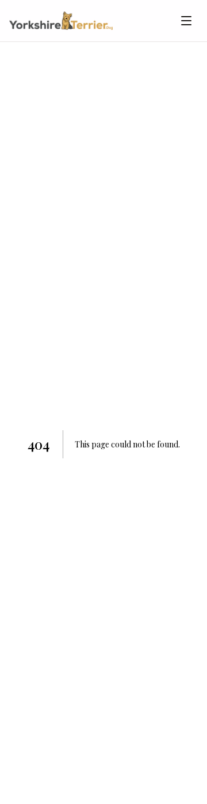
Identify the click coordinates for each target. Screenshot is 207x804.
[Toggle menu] (186, 20)
